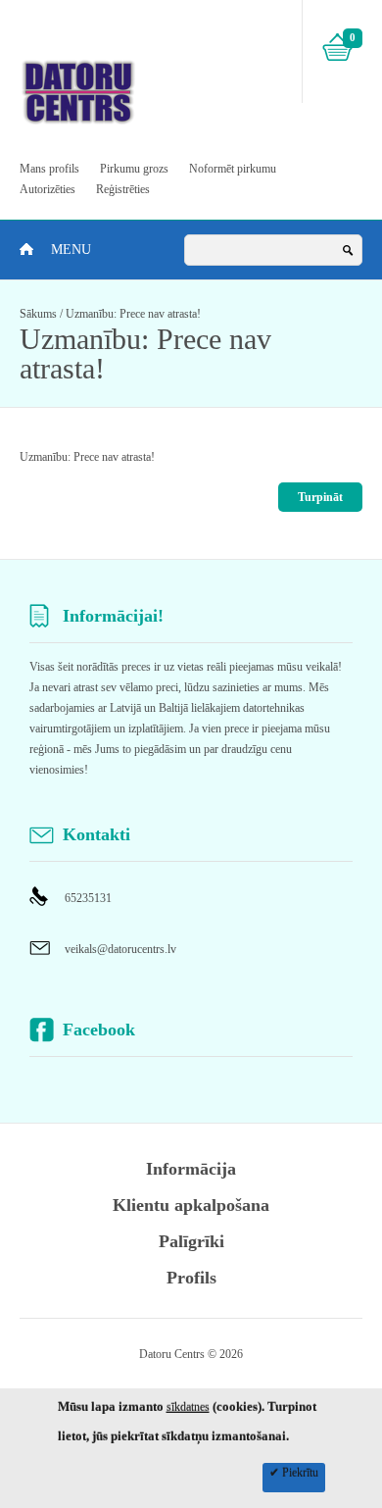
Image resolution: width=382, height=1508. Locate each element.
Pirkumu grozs (134, 169)
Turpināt (320, 497)
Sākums (38, 314)
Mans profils (49, 169)
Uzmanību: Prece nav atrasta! (133, 314)
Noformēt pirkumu (232, 169)
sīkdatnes (188, 1407)
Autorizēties (47, 189)
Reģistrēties (123, 189)
